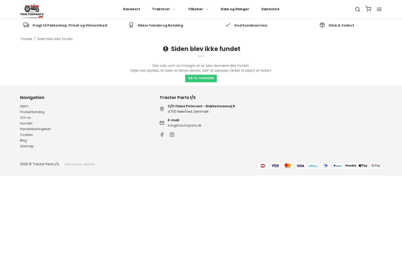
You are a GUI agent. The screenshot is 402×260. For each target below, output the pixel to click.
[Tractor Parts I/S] (32, 9)
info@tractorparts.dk (184, 125)
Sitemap (27, 146)
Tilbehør (195, 9)
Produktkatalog (32, 112)
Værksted (270, 9)
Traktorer (161, 9)
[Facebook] (162, 135)
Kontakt (26, 123)
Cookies (26, 134)
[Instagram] (172, 135)
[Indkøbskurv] (368, 9)
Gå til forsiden (201, 78)
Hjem (24, 106)
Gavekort (131, 9)
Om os (25, 117)
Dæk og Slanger (235, 9)
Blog (23, 140)
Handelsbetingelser (35, 129)
